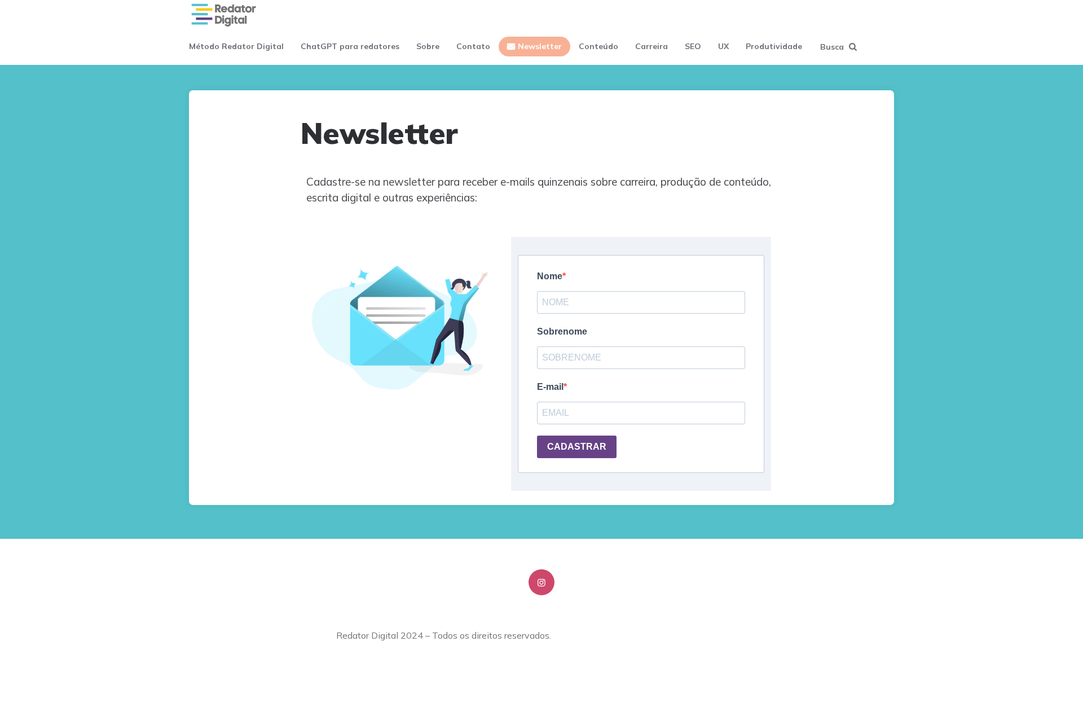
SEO (693, 46)
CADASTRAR (576, 446)
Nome (549, 276)
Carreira (651, 46)
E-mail (550, 387)
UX (723, 46)
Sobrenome (562, 331)
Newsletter (540, 46)
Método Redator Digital (236, 46)
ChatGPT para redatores (350, 46)
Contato (473, 46)
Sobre (427, 46)
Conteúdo (598, 46)
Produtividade (774, 46)
